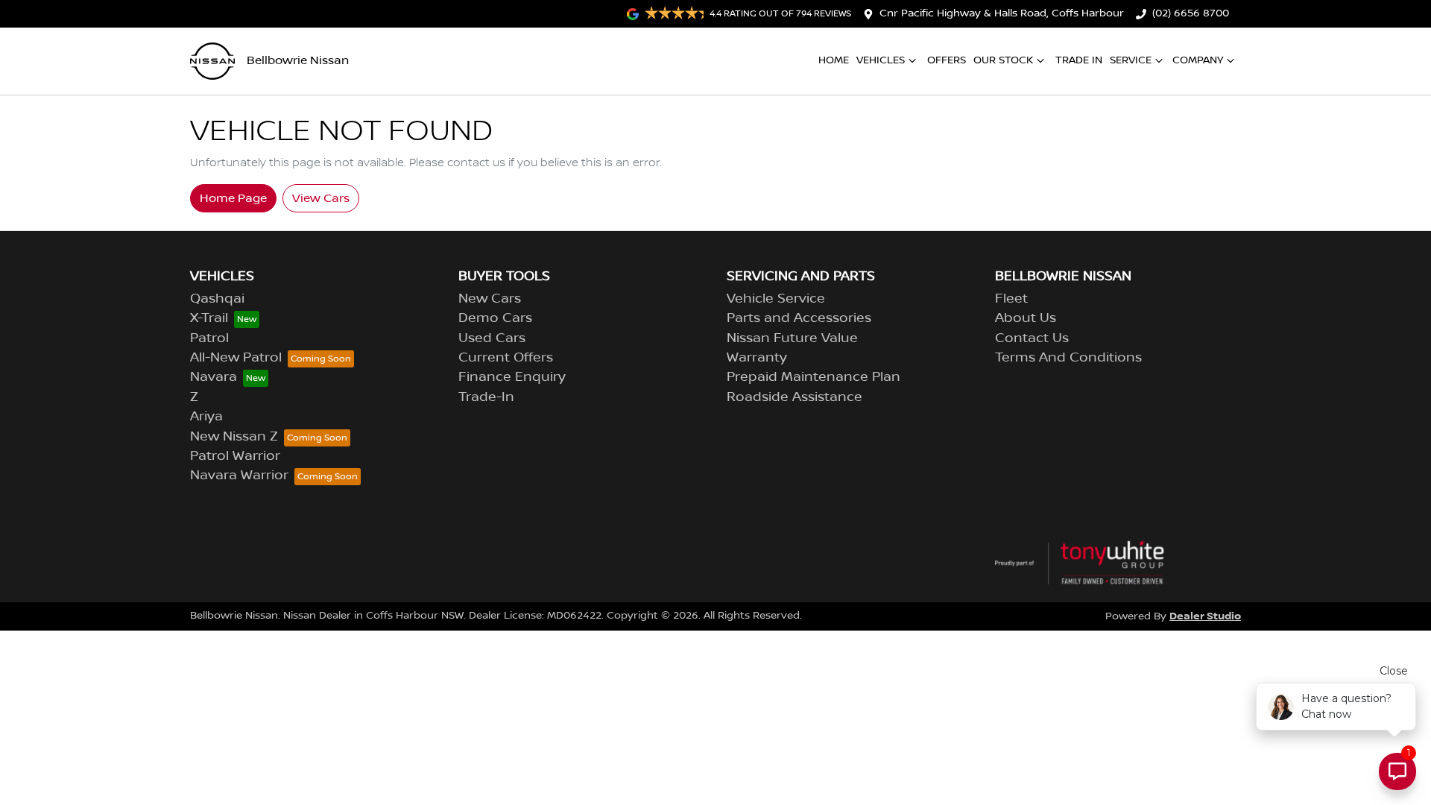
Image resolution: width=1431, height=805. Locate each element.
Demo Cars (495, 318)
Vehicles (880, 60)
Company (1197, 60)
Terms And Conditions (1068, 358)
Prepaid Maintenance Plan (813, 377)
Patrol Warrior (235, 456)
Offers (946, 60)
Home (833, 60)
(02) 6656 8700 (1190, 13)
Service (1131, 60)
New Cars (489, 299)
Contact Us (1032, 338)
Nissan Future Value (792, 338)
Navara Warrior (239, 475)
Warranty (757, 358)
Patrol (209, 338)
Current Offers (505, 358)
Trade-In (486, 397)
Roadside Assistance (794, 397)
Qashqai (217, 299)
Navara (213, 377)
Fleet (1011, 299)
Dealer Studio (1205, 616)
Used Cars (491, 338)
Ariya (206, 416)
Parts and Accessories (799, 318)
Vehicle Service (776, 299)
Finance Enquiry (512, 377)
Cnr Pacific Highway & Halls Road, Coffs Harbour (1001, 13)
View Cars (321, 198)
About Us (1025, 318)
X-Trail (209, 318)
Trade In (1078, 60)
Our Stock (1003, 60)
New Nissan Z (234, 437)
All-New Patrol (236, 358)
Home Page (233, 198)
